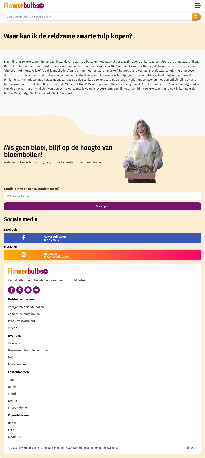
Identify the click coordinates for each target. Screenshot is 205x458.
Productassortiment (21, 321)
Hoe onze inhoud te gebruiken (28, 350)
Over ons (14, 343)
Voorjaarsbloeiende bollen (26, 307)
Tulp (11, 380)
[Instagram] (28, 290)
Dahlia (12, 423)
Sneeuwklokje (17, 407)
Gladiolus (14, 437)
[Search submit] (196, 17)
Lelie (11, 430)
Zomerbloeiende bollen (24, 314)
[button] (197, 5)
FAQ (10, 357)
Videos (12, 328)
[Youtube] (36, 290)
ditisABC (191, 448)
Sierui (12, 394)
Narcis (12, 387)
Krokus (13, 400)
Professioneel (17, 364)
